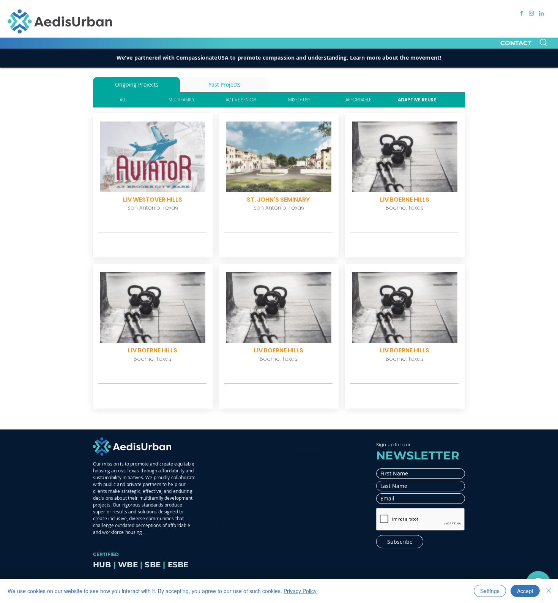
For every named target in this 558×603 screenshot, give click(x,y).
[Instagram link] (531, 13)
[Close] (548, 591)
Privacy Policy (300, 591)
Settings (490, 591)
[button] (543, 42)
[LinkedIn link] (541, 13)
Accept (525, 591)
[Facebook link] (521, 13)
